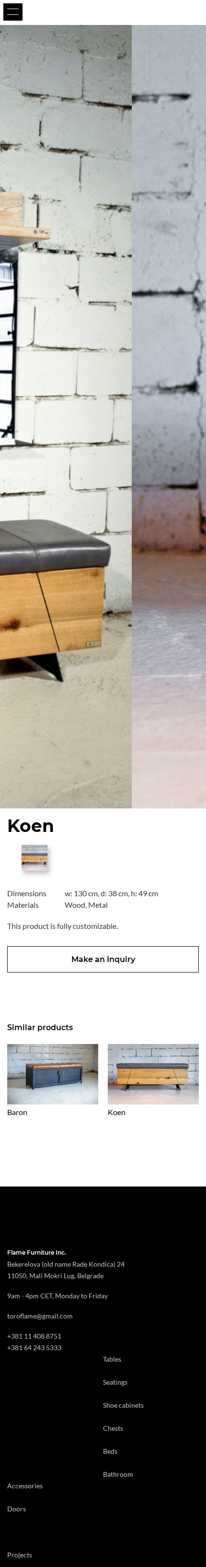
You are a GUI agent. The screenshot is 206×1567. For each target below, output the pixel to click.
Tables (112, 1359)
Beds (110, 1451)
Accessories (25, 1486)
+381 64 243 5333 (34, 1347)
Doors (16, 1509)
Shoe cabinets (123, 1405)
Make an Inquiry (103, 959)
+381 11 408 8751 (34, 1336)
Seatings (115, 1382)
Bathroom (118, 1474)
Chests (113, 1428)
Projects (19, 1555)
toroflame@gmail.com (40, 1316)
